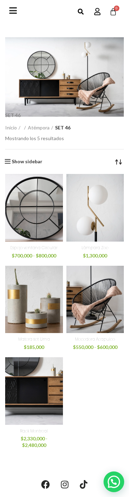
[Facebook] (45, 484)
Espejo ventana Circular (33, 248)
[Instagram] (64, 484)
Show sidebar (27, 161)
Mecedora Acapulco (95, 339)
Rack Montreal (34, 431)
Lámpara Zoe (95, 248)
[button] (80, 12)
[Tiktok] (83, 484)
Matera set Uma (34, 339)
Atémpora (39, 127)
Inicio (11, 127)
